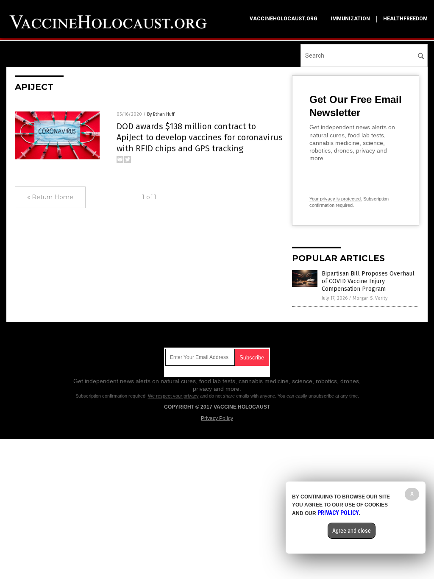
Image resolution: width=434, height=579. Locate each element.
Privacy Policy (217, 418)
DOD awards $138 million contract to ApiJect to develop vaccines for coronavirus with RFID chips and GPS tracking (200, 137)
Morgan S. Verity (370, 298)
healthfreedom (405, 19)
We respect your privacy (173, 395)
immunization (350, 19)
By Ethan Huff (160, 114)
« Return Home (50, 197)
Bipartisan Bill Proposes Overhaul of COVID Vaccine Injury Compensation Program (368, 281)
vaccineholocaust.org (283, 19)
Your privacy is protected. (335, 198)
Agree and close (351, 530)
